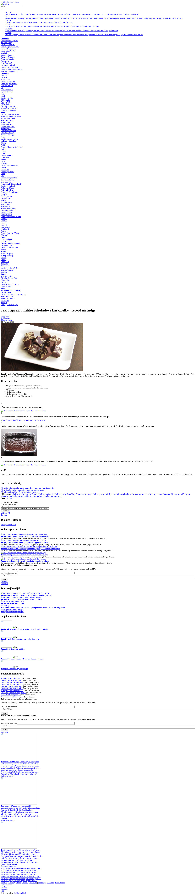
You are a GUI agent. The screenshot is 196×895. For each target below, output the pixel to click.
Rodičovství (16, 22)
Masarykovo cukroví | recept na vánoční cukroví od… (20, 816)
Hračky (69, 31)
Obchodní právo (7, 211)
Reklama (25, 883)
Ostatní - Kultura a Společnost (11, 147)
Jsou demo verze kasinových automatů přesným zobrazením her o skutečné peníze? (33, 608)
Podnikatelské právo (8, 188)
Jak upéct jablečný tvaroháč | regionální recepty (18, 854)
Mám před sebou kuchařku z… (12, 691)
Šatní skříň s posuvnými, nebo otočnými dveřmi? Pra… (20, 808)
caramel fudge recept (149, 494)
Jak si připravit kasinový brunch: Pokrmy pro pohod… (20, 852)
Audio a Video (6, 102)
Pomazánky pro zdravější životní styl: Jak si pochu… (21, 868)
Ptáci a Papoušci (7, 90)
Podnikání (5, 170)
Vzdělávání (5, 301)
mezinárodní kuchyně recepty (28, 496)
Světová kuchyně (65, 18)
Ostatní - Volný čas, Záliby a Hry (106, 31)
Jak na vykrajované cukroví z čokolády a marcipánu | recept (24, 555)
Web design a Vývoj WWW (119, 35)
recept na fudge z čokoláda (34, 494)
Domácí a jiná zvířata (9, 84)
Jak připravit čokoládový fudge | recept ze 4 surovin (19, 492)
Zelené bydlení (118, 14)
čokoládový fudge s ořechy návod (104, 494)
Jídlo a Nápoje (12, 305)
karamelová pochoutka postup (50, 496)
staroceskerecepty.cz (8, 820)
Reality (3, 159)
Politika (3, 145)
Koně (3, 96)
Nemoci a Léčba (46, 27)
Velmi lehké (5, 316)
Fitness (3, 249)
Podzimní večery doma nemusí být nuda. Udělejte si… (20, 764)
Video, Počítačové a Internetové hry (53, 31)
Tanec (3, 288)
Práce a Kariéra (7, 190)
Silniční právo (6, 204)
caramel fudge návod (164, 494)
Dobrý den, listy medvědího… (12, 685)
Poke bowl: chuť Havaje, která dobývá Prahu (17, 810)
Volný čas (8, 29)
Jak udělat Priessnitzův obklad (12, 649)
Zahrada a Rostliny (98, 14)
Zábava (4, 303)
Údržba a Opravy (70, 14)
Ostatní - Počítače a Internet (29, 35)
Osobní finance (6, 155)
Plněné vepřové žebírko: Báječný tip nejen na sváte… (20, 858)
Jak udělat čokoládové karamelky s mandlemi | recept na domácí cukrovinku (28, 488)
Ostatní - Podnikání (8, 186)
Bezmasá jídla (77, 18)
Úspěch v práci (6, 196)
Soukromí (50, 883)
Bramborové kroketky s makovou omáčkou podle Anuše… (22, 856)
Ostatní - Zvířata (7, 98)
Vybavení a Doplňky (8, 51)
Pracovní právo (6, 215)
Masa (164, 18)
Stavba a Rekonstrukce (55, 14)
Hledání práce (6, 198)
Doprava (4, 75)
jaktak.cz (4, 883)
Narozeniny (5, 266)
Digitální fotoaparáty (8, 106)
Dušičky (4, 260)
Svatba (31, 22)
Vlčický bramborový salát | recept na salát (16, 814)
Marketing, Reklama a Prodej (11, 184)
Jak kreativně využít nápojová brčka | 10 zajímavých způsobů (24, 629)
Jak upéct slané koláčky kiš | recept (14, 669)
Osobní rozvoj (6, 292)
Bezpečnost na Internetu (48, 35)
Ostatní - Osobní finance (9, 165)
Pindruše (4, 818)
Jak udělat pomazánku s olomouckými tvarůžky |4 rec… (21, 879)
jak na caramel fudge (179, 494)
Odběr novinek (6, 885)
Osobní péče (14, 27)
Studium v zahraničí (8, 299)
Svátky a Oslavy (7, 256)
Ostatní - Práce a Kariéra (9, 192)
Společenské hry (20, 31)
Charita (3, 143)
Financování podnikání (9, 178)
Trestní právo (5, 206)
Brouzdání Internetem (75, 35)
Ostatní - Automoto (8, 45)
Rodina (8, 20)
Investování (5, 157)
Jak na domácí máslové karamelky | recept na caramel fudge (22, 490)
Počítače (8, 33)
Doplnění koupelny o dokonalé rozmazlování (17, 770)
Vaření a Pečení (88, 18)
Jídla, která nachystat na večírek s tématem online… (19, 870)
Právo (3, 200)
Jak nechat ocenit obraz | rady (12, 603)
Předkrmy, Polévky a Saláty (34, 18)
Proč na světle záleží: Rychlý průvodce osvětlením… (20, 772)
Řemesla (86, 31)
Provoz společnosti (7, 172)
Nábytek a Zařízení (131, 14)
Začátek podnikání (7, 180)
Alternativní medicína (27, 27)
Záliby (91, 31)
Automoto (5, 39)
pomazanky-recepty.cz (9, 864)
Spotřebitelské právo (8, 208)
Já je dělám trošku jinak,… (10, 695)
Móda (37, 27)
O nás (18, 883)
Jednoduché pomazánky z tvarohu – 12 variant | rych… (20, 877)
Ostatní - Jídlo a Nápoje (174, 18)
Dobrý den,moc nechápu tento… (12, 682)
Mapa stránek (60, 883)
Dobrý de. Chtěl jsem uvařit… (12, 689)
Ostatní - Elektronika (8, 110)
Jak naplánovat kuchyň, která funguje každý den (20, 762)
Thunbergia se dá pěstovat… (11, 678)
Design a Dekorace (83, 14)
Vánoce (3, 258)
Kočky (3, 94)
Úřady (3, 176)
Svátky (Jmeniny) (7, 270)
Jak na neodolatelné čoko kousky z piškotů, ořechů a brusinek (25, 561)
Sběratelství (9, 31)
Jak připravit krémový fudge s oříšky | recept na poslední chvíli (25, 536)
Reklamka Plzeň (20, 893)
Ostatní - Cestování (8, 82)
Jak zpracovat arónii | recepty (12, 612)
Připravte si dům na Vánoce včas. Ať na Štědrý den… (20, 766)
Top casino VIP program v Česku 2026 (16, 806)
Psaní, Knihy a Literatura (10, 284)
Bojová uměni (6, 241)
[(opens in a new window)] (19, 760)
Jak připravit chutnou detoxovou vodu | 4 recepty (20, 639)
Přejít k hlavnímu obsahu (10, 2)
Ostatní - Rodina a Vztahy (43, 22)
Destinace (4, 77)
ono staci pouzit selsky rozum (11, 680)
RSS (2, 891)
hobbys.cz (4, 732)
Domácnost (109, 14)
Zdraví (7, 24)
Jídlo (7, 16)
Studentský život (7, 296)
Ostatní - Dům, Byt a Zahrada (36, 14)
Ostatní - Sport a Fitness (9, 247)
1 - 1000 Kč (5, 318)
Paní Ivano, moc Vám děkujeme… (13, 693)
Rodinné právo (6, 202)
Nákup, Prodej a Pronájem (15, 14)
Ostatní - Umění (6, 286)
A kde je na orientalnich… (10, 697)
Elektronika (5, 100)
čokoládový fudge (18, 494)
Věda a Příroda (77, 31)
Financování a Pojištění (9, 41)
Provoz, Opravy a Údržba (10, 47)
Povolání (4, 194)
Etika (3, 153)
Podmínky (41, 883)
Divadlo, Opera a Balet (9, 278)
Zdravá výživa (114, 18)
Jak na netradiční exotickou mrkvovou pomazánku (19, 873)
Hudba (3, 282)
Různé (3, 237)
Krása (7, 27)
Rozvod (8, 22)
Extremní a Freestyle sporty (11, 243)
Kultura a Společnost (9, 141)
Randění (63, 22)
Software (132, 35)
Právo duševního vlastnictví (11, 217)
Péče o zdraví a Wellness (61, 27)
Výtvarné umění (6, 276)
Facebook (4, 582)
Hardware (139, 35)
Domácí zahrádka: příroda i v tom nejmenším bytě (19, 774)
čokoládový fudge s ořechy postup (128, 494)
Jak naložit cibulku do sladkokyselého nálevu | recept (21, 599)
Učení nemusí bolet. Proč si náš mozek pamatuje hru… (20, 768)
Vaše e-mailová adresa (9, 573)
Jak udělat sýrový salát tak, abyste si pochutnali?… (19, 881)
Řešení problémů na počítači (93, 35)
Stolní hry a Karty (33, 31)
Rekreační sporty (7, 254)
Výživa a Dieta (76, 27)
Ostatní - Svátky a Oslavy (10, 268)
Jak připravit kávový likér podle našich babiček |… (19, 860)
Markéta (9, 498)
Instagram (4, 584)
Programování (62, 35)
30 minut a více (6, 320)
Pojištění (4, 163)
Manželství (25, 22)
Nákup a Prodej (6, 43)
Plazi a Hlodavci (7, 86)
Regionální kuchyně (101, 18)
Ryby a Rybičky (6, 92)
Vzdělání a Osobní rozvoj (10, 290)
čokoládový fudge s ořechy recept (79, 494)
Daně (3, 161)
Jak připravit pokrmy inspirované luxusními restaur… (20, 812)
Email (106, 35)
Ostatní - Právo (6, 213)
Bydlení (8, 12)
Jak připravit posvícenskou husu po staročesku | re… (19, 862)
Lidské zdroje (6, 182)
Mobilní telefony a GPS (9, 108)
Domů (3, 305)
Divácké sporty (6, 245)
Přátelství (56, 22)
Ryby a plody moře (52, 18)
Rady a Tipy (5, 80)
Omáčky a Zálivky (141, 18)
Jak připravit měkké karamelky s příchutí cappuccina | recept (24, 542)
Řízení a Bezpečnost (8, 49)
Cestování (5, 73)
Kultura (3, 149)
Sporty (3, 251)
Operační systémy (12, 35)
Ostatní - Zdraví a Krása (90, 27)
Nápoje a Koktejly (155, 18)
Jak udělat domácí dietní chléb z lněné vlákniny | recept (22, 659)
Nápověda (33, 883)
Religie (3, 151)
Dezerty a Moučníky (127, 18)
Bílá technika (5, 104)
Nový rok (4, 264)
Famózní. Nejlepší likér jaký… (12, 687)
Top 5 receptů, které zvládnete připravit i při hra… (20, 850)
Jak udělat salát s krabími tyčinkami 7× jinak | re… (19, 875)
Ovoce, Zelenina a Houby (14, 18)
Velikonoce (5, 262)
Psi (2, 88)
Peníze (3, 168)
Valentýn (4, 272)
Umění (3, 274)
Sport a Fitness (6, 239)
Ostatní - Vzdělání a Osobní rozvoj (13, 294)
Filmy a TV (5, 280)
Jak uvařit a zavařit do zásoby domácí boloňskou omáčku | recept (26, 595)
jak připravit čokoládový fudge (56, 494)
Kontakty (12, 883)
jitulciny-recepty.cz (7, 776)
